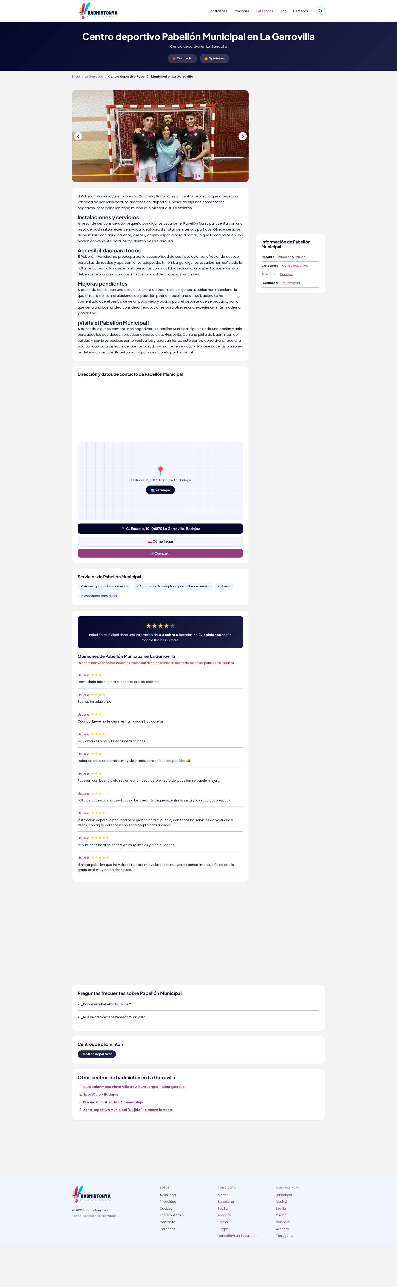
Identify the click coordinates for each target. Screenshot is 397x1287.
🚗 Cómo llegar (160, 541)
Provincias (241, 11)
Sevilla (223, 1208)
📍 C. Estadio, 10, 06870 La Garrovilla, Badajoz (160, 528)
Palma (223, 1222)
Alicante (224, 1215)
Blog (282, 11)
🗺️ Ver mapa (160, 490)
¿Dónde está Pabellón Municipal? (106, 1004)
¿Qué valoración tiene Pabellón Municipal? (113, 1017)
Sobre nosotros (172, 1215)
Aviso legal (168, 1195)
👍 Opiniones (214, 58)
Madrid (223, 1195)
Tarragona (284, 1236)
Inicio (76, 76)
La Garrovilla (94, 76)
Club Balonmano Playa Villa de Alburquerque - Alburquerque (134, 1087)
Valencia (283, 1222)
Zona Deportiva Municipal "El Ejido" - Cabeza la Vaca (127, 1110)
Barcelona (226, 1202)
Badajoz (286, 274)
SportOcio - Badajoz (100, 1094)
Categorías (264, 11)
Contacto (167, 1222)
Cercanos (300, 11)
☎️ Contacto (182, 58)
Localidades (218, 11)
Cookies (166, 1208)
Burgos (223, 1229)
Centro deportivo (295, 265)
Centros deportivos (96, 1054)
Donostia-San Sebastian (237, 1236)
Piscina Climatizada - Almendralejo (113, 1102)
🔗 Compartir (160, 553)
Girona (281, 1215)
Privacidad (168, 1202)
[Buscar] (320, 10)
